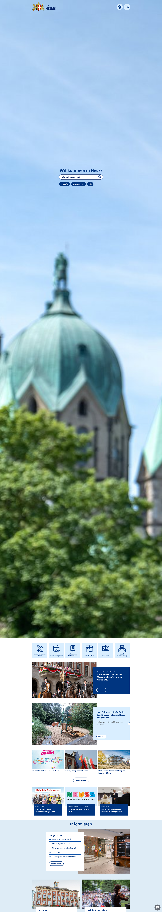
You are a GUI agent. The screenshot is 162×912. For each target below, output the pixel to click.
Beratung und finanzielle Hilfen (64, 856)
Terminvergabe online (60, 843)
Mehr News (81, 780)
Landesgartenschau (78, 184)
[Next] (129, 723)
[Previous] (32, 723)
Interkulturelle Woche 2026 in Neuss (45, 771)
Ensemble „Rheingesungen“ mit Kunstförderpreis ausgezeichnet (109, 715)
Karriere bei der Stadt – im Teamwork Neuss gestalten (45, 810)
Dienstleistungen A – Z (60, 839)
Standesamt (56, 852)
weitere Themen (56, 864)
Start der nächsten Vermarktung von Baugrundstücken (111, 772)
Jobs (90, 184)
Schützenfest (64, 184)
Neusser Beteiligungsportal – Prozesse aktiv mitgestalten (112, 810)
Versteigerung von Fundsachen (76, 771)
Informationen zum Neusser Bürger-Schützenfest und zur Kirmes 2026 (110, 677)
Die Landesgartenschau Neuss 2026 (79, 810)
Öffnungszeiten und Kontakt (62, 848)
